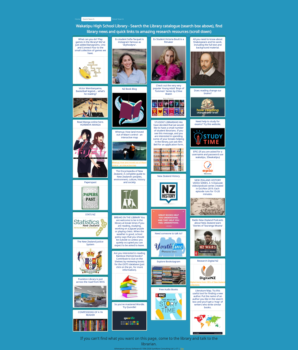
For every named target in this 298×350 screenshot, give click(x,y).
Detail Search (118, 19)
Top (182, 348)
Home (77, 19)
